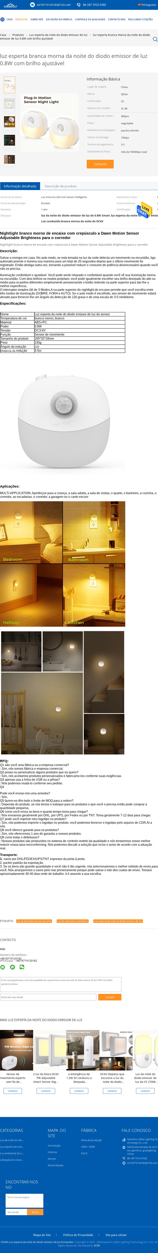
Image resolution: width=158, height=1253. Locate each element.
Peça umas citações (140, 19)
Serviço (52, 1158)
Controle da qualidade (90, 19)
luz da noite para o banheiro (73, 921)
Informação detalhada (20, 186)
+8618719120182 (11, 958)
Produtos (21, 19)
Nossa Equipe (55, 1165)
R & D (84, 1153)
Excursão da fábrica (59, 19)
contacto (100, 164)
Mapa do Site (42, 1235)
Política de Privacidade (78, 1235)
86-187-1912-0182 (94, 5)
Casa (10, 19)
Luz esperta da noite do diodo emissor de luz (118, 921)
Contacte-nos (116, 19)
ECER (97, 1245)
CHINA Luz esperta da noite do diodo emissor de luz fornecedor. (38, 1242)
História (52, 1152)
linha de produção (91, 1140)
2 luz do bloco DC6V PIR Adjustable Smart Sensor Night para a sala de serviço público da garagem (46, 1083)
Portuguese (148, 5)
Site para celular (116, 1235)
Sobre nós (36, 19)
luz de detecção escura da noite (34, 921)
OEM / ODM (88, 1146)
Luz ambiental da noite (13, 1153)
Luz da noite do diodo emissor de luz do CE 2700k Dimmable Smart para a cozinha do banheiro (145, 1083)
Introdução (54, 1145)
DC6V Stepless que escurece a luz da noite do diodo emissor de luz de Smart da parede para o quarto (112, 1083)
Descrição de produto (61, 186)
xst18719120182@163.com (54, 5)
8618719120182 (27, 960)
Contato (110, 997)
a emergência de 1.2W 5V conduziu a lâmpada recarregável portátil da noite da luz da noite (79, 1083)
